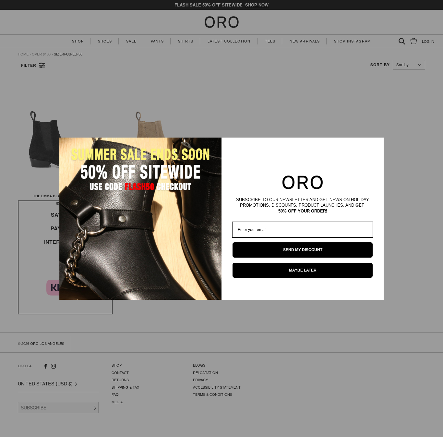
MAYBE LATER (303, 270)
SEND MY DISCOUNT (302, 250)
